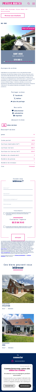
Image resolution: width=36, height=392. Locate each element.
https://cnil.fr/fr (4, 248)
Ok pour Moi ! (25, 386)
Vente (7, 9)
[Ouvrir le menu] (33, 3)
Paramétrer (9, 386)
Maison (22, 9)
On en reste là (24, 366)
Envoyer (18, 237)
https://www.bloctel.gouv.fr (5, 252)
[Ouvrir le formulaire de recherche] (28, 3)
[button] (4, 61)
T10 (26, 9)
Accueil (2, 9)
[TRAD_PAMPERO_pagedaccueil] (12, 4)
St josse (18, 9)
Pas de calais (12, 9)
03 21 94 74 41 (18, 222)
